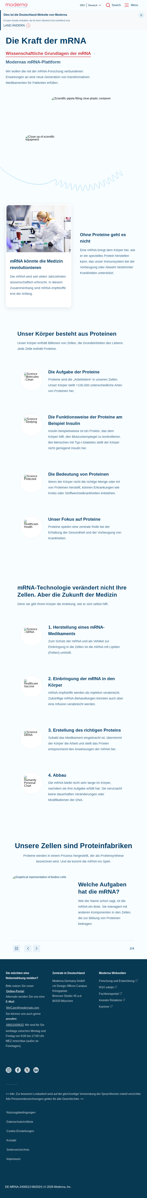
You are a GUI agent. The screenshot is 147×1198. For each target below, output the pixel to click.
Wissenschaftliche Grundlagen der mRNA (48, 53)
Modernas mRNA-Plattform (33, 62)
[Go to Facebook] (18, 1070)
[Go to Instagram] (8, 1070)
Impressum (13, 1158)
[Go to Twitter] (27, 1070)
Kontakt (11, 1140)
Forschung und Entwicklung (116, 980)
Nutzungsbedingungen (20, 1112)
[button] (16, 948)
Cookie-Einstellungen (20, 1131)
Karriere (104, 1006)
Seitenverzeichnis (17, 1149)
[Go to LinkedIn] (36, 1070)
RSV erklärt (106, 987)
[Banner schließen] (141, 15)
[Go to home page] (17, 5)
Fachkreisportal (109, 993)
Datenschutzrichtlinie (19, 1121)
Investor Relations (110, 1000)
